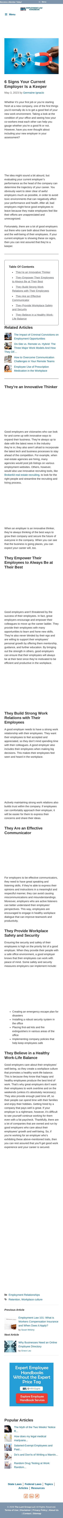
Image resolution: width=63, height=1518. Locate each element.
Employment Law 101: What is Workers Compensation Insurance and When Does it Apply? (38, 1321)
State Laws (15, 1484)
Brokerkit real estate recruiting (21, 474)
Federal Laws (33, 1484)
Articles (23, 1488)
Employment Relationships (24, 1294)
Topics (49, 1484)
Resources (38, 1488)
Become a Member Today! (11, 2)
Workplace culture (31, 1299)
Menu (12, 14)
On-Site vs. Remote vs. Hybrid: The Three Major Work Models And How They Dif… (30, 348)
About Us (53, 1510)
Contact (27, 1513)
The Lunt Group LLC (25, 1507)
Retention (14, 1299)
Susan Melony (27, 1330)
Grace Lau (26, 1350)
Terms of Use (11, 1510)
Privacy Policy (40, 1510)
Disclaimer (25, 1510)
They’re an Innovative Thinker (33, 272)
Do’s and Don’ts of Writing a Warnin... (36, 1454)
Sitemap (37, 1513)
